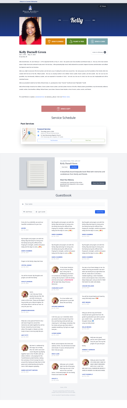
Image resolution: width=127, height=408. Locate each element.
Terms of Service (68, 392)
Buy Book (74, 167)
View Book (64, 167)
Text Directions (54, 140)
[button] (29, 133)
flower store (66, 97)
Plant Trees (88, 140)
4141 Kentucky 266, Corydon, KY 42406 (52, 137)
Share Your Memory (98, 183)
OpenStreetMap (65, 395)
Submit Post (100, 212)
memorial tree (40, 97)
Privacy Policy (58, 392)
